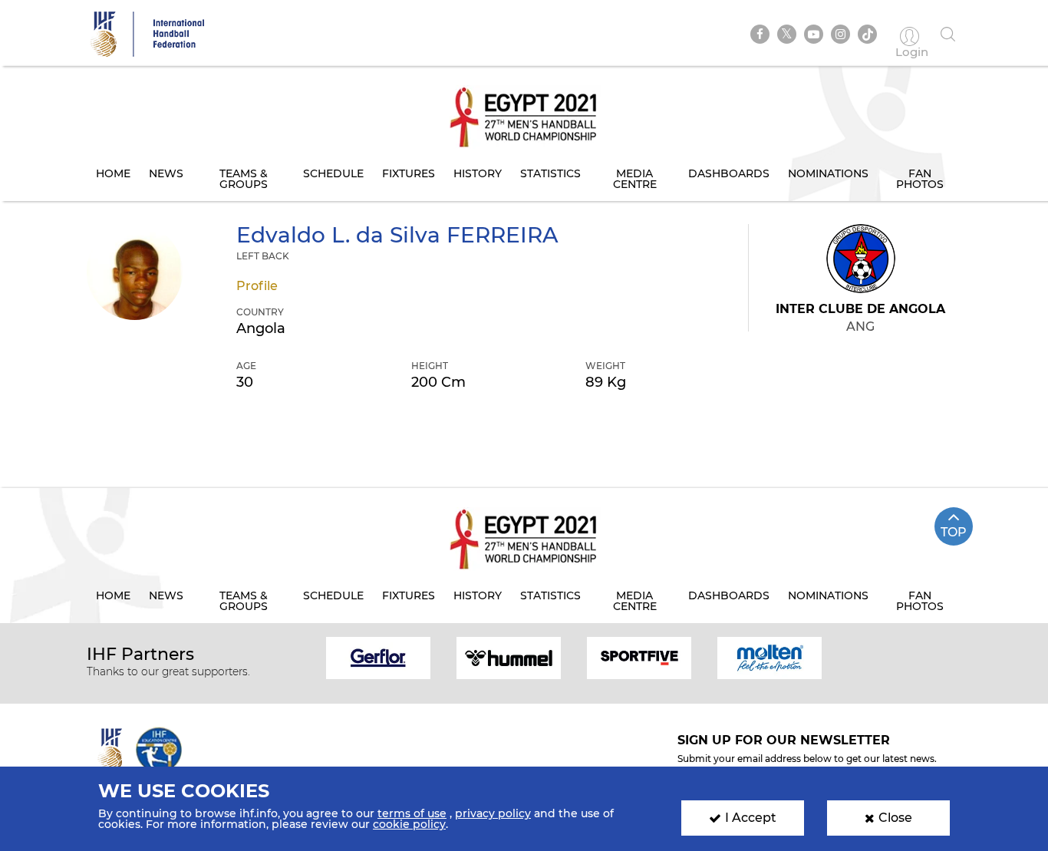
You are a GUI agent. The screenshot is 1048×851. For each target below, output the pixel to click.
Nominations (828, 173)
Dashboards (729, 173)
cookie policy (409, 824)
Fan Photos (920, 179)
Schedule (333, 173)
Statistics (550, 173)
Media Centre (635, 179)
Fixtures (408, 173)
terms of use (412, 813)
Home (113, 173)
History (477, 173)
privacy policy (493, 813)
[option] (378, 656)
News (166, 173)
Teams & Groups (243, 179)
